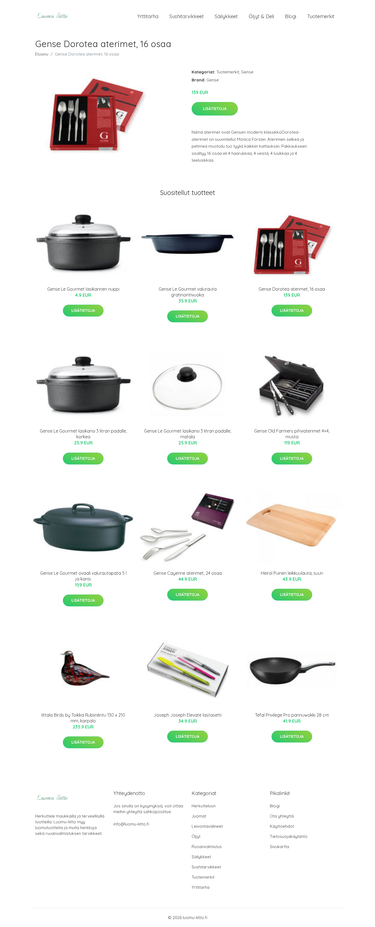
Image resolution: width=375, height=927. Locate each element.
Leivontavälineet (207, 826)
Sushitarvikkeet (186, 16)
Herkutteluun (204, 805)
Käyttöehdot (282, 826)
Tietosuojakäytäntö (288, 836)
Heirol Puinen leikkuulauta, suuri (292, 573)
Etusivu (41, 54)
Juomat (199, 816)
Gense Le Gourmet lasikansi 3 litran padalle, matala (187, 433)
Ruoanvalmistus (207, 846)
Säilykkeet (226, 16)
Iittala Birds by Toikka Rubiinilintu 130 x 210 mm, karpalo (83, 718)
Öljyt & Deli (261, 16)
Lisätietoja (214, 108)
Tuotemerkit (320, 16)
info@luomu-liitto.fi (131, 824)
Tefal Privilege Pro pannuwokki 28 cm (292, 715)
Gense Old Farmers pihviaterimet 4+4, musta (291, 433)
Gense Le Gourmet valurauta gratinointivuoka (188, 292)
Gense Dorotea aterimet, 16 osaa (292, 289)
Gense (247, 72)
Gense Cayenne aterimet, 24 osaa (187, 573)
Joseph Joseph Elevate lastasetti (188, 715)
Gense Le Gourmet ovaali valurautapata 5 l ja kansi (83, 576)
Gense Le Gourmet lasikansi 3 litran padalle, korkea (83, 433)
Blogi (290, 16)
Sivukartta (279, 846)
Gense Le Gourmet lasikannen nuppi (83, 289)
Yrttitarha (147, 16)
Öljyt (196, 836)
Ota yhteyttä (282, 816)
